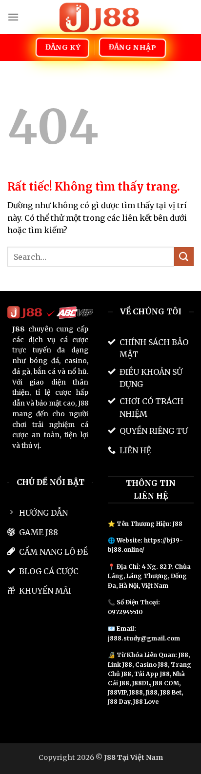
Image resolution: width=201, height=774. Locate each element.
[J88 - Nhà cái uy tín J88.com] (100, 17)
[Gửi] (184, 256)
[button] (13, 17)
